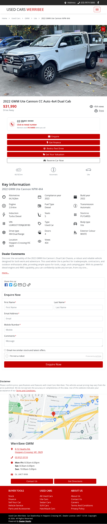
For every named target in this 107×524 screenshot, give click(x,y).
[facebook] (6, 285)
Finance (12, 499)
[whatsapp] (15, 285)
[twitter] (11, 285)
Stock (11, 496)
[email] (20, 285)
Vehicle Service (15, 505)
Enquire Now (53, 364)
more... (5, 272)
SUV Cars (44, 505)
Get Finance (55, 142)
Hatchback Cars (47, 508)
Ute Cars (44, 499)
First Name (10, 302)
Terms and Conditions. (26, 390)
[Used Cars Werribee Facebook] (98, 2)
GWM (27, 18)
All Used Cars (46, 496)
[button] (97, 9)
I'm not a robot (17, 356)
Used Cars (15, 18)
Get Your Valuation (55, 154)
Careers (75, 502)
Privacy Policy (77, 508)
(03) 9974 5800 (88, 2)
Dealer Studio (25, 521)
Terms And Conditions (82, 505)
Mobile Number (12, 324)
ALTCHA (98, 356)
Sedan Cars (45, 502)
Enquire (55, 136)
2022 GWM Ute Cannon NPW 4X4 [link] (55, 18)
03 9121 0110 (21, 457)
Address (71, 2)
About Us (75, 496)
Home (4, 18)
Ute (35, 18)
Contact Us (31, 481)
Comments (10, 335)
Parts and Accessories (19, 508)
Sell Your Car (14, 502)
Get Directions (75, 481)
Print (101, 110)
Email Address (11, 313)
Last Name (60, 302)
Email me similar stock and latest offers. (26, 350)
